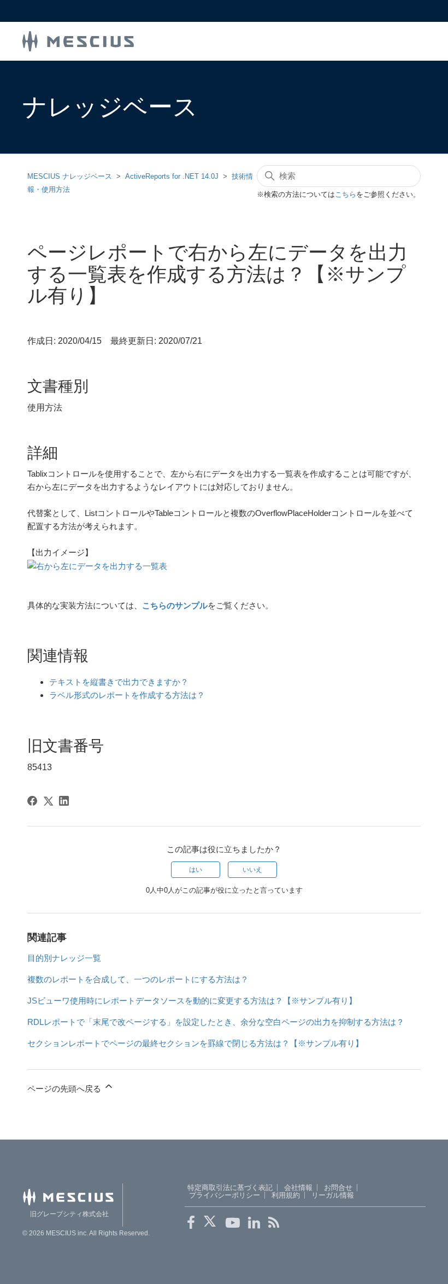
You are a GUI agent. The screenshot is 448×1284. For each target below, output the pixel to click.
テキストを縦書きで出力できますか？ (118, 682)
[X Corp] (48, 801)
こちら (345, 194)
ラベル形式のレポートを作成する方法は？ (127, 695)
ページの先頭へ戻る (65, 1088)
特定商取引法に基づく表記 (230, 1187)
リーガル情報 (332, 1195)
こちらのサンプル (175, 605)
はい (195, 869)
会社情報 (298, 1187)
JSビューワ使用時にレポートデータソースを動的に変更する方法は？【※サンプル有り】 (192, 1000)
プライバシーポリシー (224, 1195)
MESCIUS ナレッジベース (69, 176)
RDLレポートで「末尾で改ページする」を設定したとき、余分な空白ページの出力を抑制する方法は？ (215, 1022)
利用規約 (286, 1195)
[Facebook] (32, 801)
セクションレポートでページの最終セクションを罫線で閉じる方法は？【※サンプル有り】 (195, 1043)
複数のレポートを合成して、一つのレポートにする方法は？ (138, 979)
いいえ (252, 869)
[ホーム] (78, 40)
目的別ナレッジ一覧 (64, 958)
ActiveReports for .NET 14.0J (172, 176)
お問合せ (338, 1187)
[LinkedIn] (64, 801)
